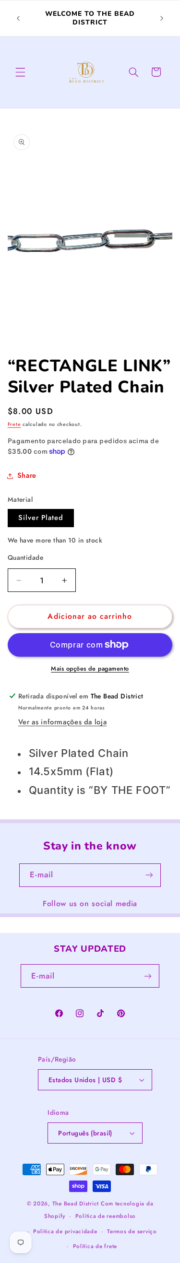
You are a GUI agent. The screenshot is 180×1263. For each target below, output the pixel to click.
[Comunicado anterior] (18, 18)
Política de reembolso (105, 1216)
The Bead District (75, 1203)
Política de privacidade (65, 1231)
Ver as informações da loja (62, 722)
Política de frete (95, 1246)
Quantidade (25, 557)
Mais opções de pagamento (90, 668)
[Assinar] (149, 875)
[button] (20, 72)
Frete (14, 424)
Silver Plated (41, 517)
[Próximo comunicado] (161, 18)
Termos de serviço (132, 1231)
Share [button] (26, 475)
